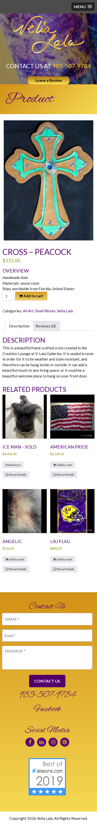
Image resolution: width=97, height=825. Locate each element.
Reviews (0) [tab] (46, 326)
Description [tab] (19, 326)
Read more (12, 465)
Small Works (45, 311)
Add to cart (33, 296)
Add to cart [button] (64, 465)
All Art (28, 311)
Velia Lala (65, 311)
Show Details (17, 474)
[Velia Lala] (48, 34)
